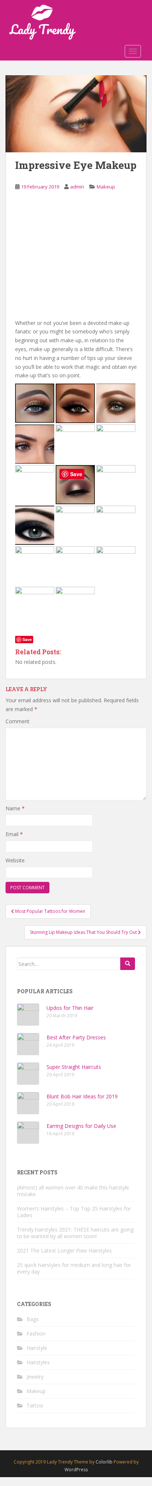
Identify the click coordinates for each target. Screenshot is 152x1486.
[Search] (127, 963)
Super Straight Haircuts (73, 1066)
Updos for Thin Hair (69, 1007)
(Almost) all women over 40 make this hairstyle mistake (73, 1191)
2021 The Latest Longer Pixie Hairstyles (64, 1250)
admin (77, 186)
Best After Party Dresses (76, 1037)
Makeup (106, 186)
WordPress (76, 1469)
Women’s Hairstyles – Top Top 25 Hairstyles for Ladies (74, 1212)
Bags (33, 1319)
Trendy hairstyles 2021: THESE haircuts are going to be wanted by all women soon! (75, 1233)
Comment (18, 721)
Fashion (36, 1333)
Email (14, 834)
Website (15, 860)
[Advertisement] (76, 260)
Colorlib (104, 1462)
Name (15, 808)
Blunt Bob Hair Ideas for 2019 (82, 1096)
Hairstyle (37, 1347)
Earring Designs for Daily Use (81, 1125)
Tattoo (35, 1405)
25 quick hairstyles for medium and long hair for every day (74, 1268)
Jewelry (35, 1376)
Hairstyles (38, 1362)
